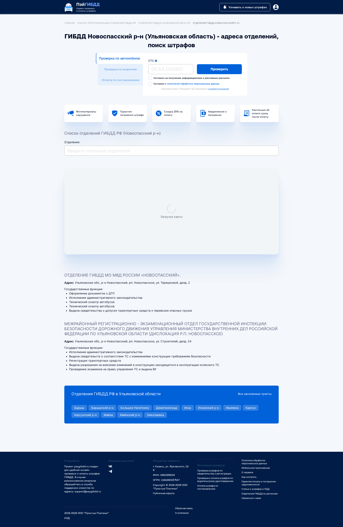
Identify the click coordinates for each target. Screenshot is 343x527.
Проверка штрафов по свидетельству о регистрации (214, 472)
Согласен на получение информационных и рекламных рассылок (191, 78)
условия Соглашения (218, 88)
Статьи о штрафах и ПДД (255, 488)
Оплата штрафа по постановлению (207, 487)
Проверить (219, 69)
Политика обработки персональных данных (254, 462)
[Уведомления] (276, 7)
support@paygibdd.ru (87, 491)
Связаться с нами (251, 498)
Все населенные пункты (255, 394)
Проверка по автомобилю (119, 58)
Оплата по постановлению (120, 80)
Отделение (71, 142)
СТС (151, 60)
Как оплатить (249, 477)
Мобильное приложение (256, 467)
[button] (156, 60)
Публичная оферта (163, 493)
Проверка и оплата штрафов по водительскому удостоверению (215, 479)
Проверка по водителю (120, 69)
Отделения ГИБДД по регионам (260, 493)
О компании (182, 512)
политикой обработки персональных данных (193, 83)
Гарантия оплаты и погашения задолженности (259, 483)
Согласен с (186, 83)
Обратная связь (184, 508)
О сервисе (247, 472)
